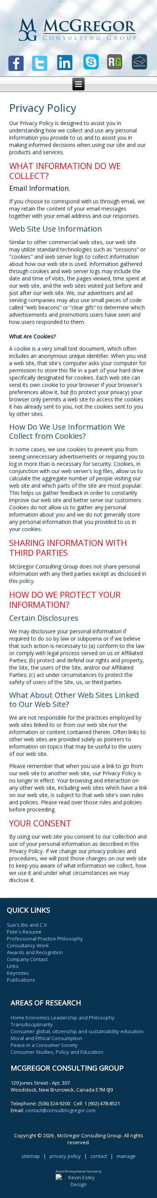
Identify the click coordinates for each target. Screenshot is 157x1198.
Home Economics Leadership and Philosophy (63, 1017)
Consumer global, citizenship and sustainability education (77, 1031)
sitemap (30, 1156)
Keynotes (18, 972)
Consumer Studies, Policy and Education (57, 1051)
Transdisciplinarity (32, 1024)
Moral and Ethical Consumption (46, 1038)
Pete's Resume (24, 931)
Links (13, 966)
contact (98, 1156)
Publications (21, 979)
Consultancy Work (28, 945)
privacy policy (65, 1156)
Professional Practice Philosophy (45, 938)
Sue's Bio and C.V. (27, 924)
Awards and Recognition (35, 952)
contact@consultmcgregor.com (60, 1110)
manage (126, 1156)
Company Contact (27, 959)
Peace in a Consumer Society (44, 1045)
